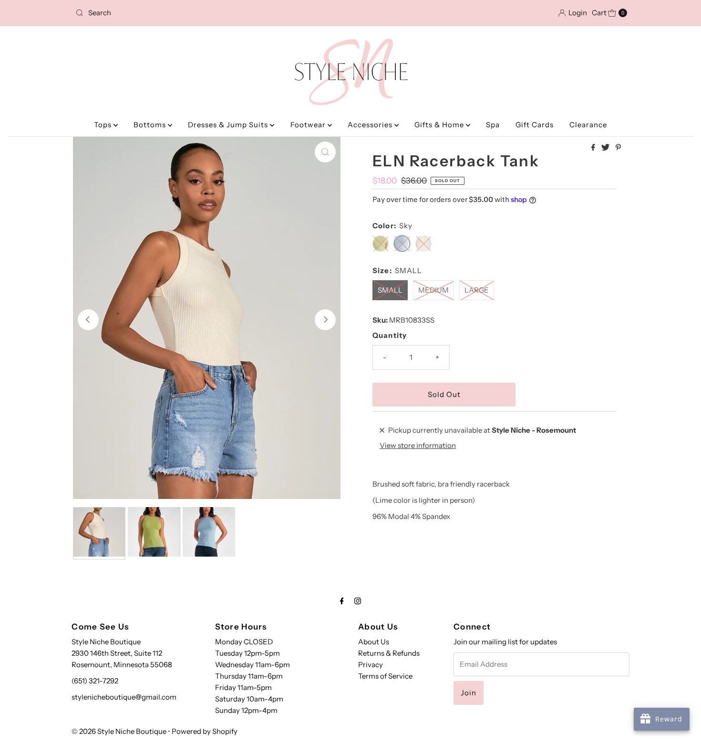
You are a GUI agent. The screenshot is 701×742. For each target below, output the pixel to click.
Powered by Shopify (204, 731)
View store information (418, 445)
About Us (373, 641)
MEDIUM (433, 290)
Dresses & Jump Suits (229, 124)
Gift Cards (534, 124)
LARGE (476, 290)
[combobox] (162, 12)
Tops (103, 124)
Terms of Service (385, 676)
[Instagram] (357, 601)
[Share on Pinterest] (618, 147)
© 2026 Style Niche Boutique (119, 731)
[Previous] (88, 319)
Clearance (588, 124)
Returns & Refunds (389, 653)
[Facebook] (342, 601)
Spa (493, 124)
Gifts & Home (440, 124)
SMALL (390, 290)
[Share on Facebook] (594, 147)
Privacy (370, 664)
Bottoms (151, 124)
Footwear (309, 124)
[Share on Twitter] (606, 147)
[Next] (325, 319)
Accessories (371, 124)
